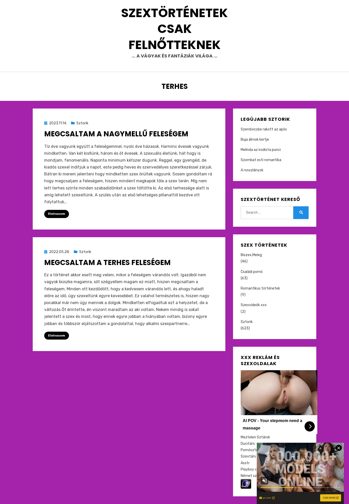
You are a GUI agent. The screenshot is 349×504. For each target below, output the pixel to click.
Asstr (245, 463)
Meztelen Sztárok (255, 437)
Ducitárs (248, 443)
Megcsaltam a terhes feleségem (107, 263)
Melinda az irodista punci (261, 150)
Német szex (251, 476)
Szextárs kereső (254, 456)
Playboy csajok (253, 469)
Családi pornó (252, 272)
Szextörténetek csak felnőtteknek (174, 28)
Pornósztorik (251, 450)
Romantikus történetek (260, 288)
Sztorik (82, 123)
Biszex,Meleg (251, 255)
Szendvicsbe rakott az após (264, 129)
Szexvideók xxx (254, 305)
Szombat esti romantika (261, 160)
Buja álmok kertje (255, 139)
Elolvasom (56, 213)
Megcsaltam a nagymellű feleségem (116, 134)
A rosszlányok (252, 170)
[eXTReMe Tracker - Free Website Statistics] (246, 484)
